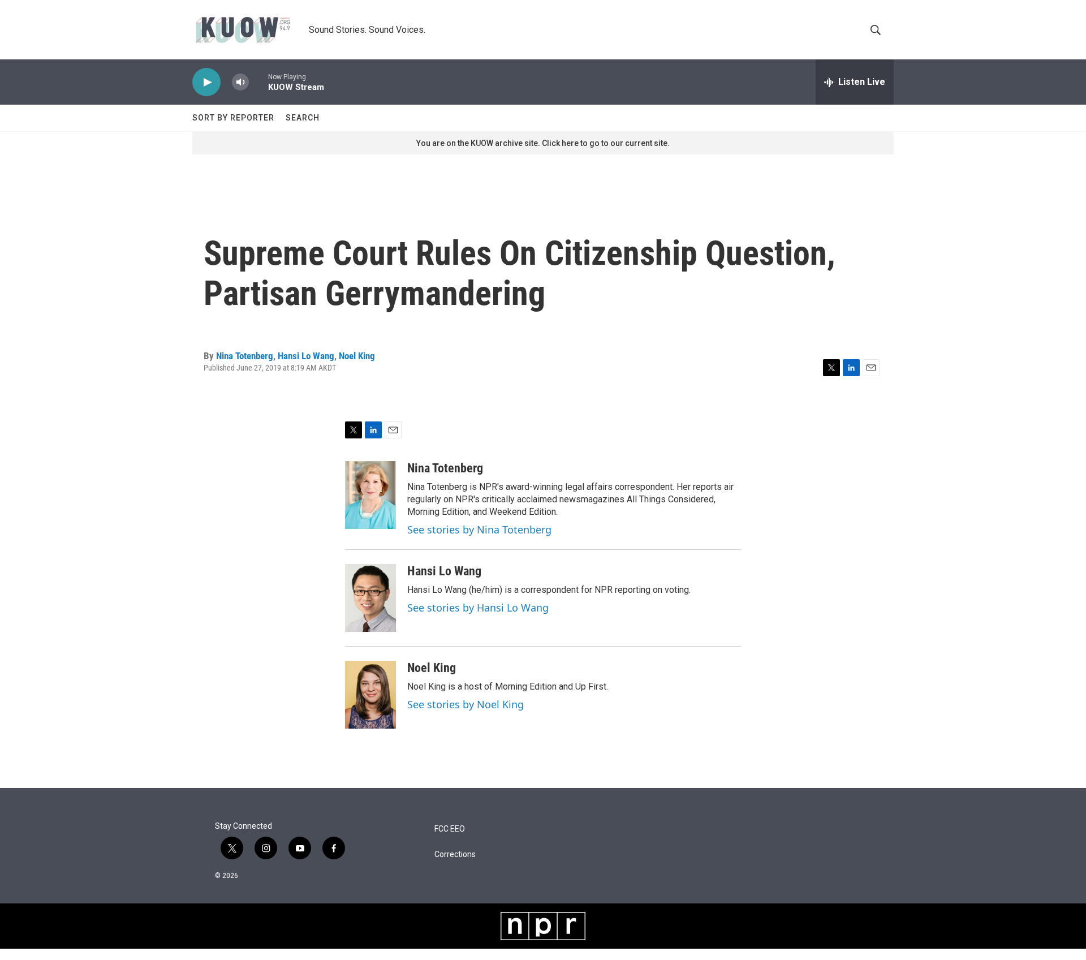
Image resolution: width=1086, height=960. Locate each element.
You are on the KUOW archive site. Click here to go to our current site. (543, 143)
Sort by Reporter (233, 117)
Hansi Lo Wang (306, 355)
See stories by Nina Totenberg (479, 529)
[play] (206, 82)
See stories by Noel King (465, 704)
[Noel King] (370, 695)
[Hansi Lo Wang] (370, 598)
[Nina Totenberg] (370, 495)
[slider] (258, 82)
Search (303, 117)
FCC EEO (449, 829)
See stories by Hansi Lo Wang (478, 607)
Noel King (357, 355)
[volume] (240, 82)
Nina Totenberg (244, 355)
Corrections (455, 854)
